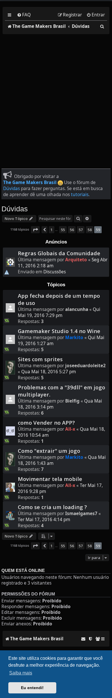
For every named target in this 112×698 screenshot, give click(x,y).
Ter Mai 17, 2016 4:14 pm (44, 520)
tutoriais (79, 195)
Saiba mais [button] (20, 672)
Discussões (54, 272)
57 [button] (81, 229)
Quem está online (23, 570)
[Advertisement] (56, 98)
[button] (35, 229)
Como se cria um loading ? (52, 507)
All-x (70, 429)
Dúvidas (11, 188)
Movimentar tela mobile (50, 478)
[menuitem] (24, 15)
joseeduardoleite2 (85, 366)
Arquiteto (76, 260)
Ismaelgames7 (81, 514)
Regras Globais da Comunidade (59, 253)
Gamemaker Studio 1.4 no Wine (59, 331)
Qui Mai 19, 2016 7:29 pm (59, 312)
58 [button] (90, 229)
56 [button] (72, 229)
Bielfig (72, 401)
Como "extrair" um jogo (49, 450)
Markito (74, 338)
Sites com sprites (40, 359)
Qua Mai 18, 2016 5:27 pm (48, 372)
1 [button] (52, 229)
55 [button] (63, 229)
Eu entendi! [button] (32, 687)
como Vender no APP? (46, 422)
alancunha (76, 309)
